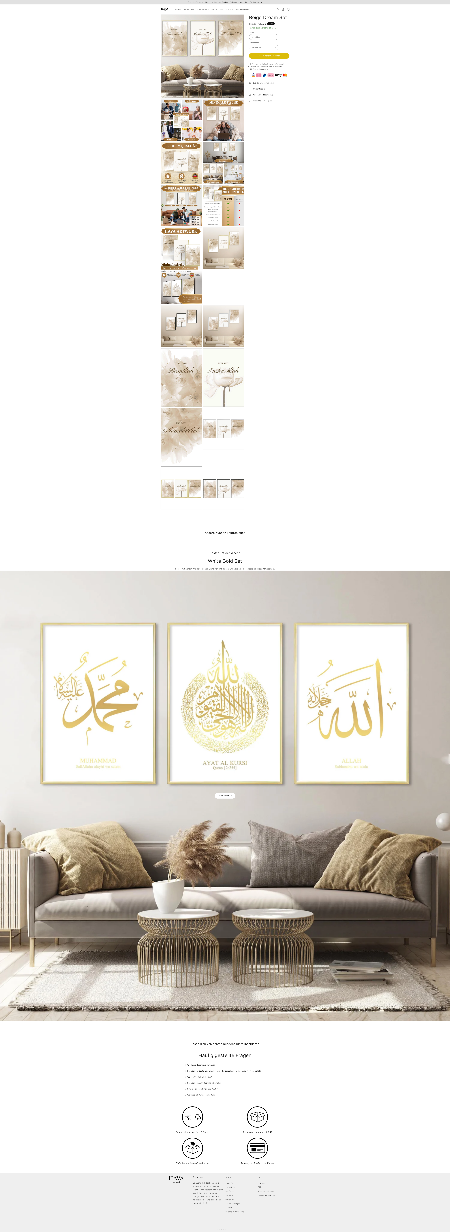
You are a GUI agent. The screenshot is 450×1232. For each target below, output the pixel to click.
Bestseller (229, 1195)
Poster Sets (230, 1187)
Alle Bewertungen (232, 1204)
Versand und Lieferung (234, 1212)
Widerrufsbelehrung (266, 1191)
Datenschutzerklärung (267, 1195)
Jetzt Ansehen (225, 796)
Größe (251, 32)
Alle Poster (229, 1191)
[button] (202, 9)
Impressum (262, 1183)
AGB (259, 1187)
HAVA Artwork (227, 1230)
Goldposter (230, 1199)
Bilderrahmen (254, 43)
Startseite (229, 1183)
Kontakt (228, 1208)
